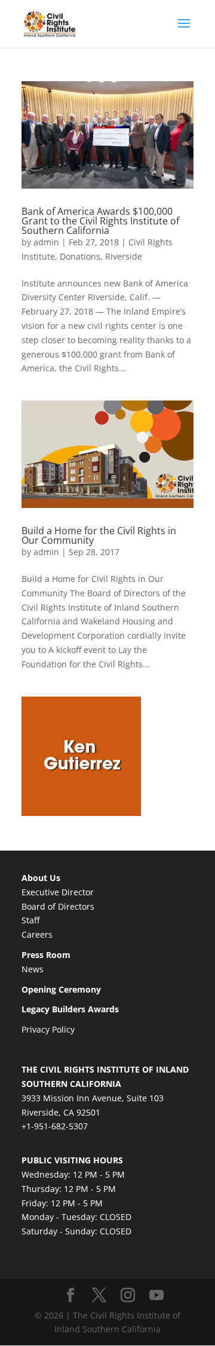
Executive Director (58, 892)
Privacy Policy (48, 1029)
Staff (30, 920)
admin (46, 242)
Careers (37, 934)
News (33, 969)
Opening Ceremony (61, 989)
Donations (80, 256)
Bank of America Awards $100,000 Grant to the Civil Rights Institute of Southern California (100, 221)
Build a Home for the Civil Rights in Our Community (99, 535)
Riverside (123, 256)
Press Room (46, 954)
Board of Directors (58, 906)
